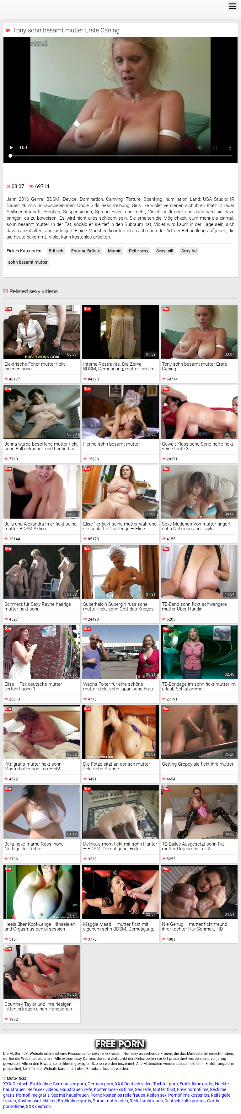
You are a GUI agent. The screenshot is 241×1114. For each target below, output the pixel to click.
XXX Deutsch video (133, 1083)
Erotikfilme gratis (74, 1100)
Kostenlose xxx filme (113, 1089)
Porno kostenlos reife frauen (117, 1095)
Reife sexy (138, 250)
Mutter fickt (164, 1089)
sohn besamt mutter (28, 262)
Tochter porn (165, 1083)
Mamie (114, 250)
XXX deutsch (38, 1106)
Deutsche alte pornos (185, 1100)
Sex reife (143, 1089)
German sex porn (69, 1083)
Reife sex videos (42, 1089)
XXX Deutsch (16, 1083)
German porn (100, 1083)
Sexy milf (165, 250)
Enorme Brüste (85, 250)
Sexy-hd (189, 250)
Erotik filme (41, 1083)
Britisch (56, 250)
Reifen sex (157, 1095)
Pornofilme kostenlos (188, 1095)
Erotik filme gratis (196, 1083)
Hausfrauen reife (76, 1089)
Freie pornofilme (192, 1089)
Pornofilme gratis (33, 1095)
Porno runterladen (110, 1100)
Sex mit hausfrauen (70, 1095)
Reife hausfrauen (146, 1100)
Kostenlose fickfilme (37, 1100)
